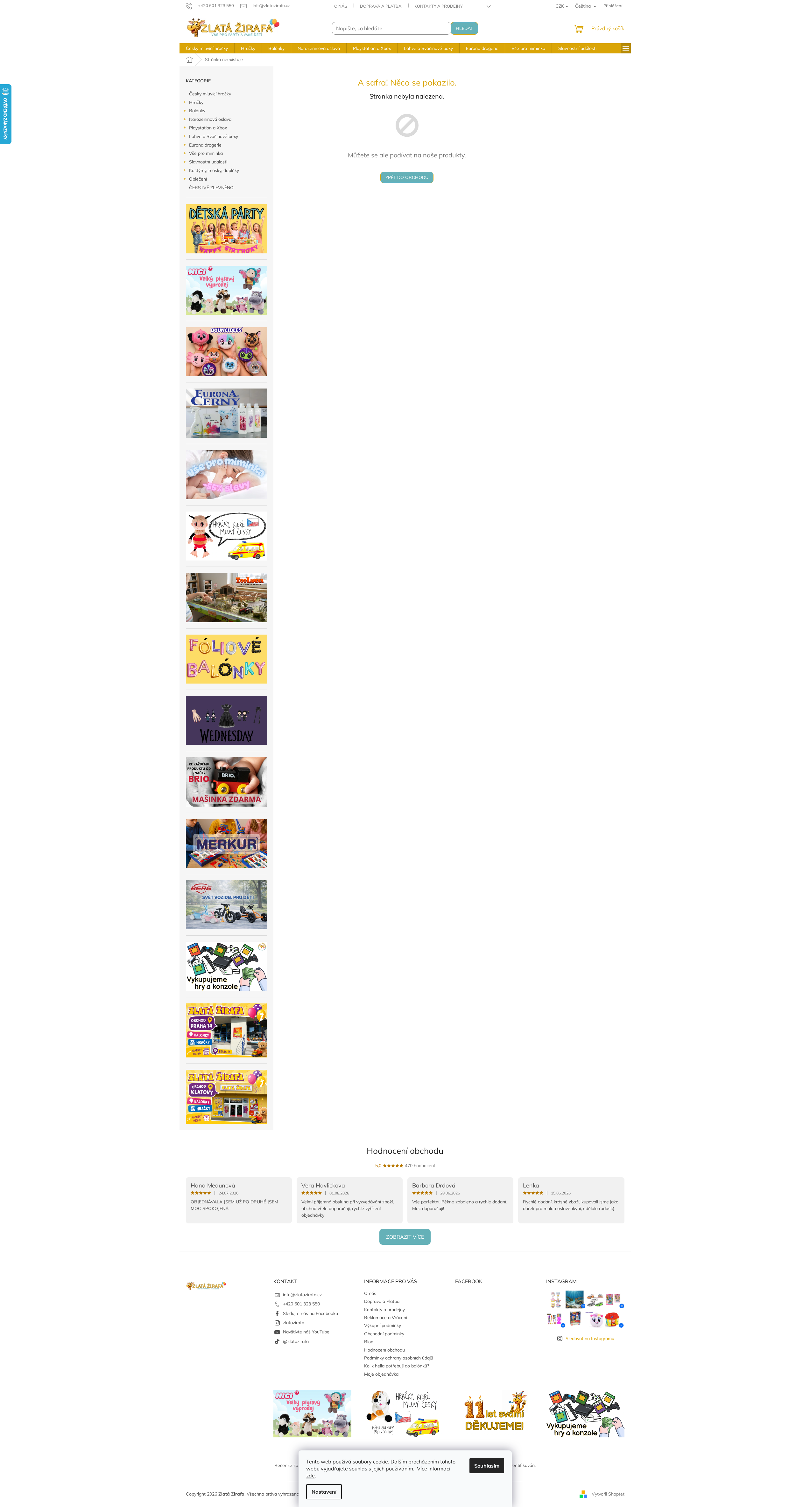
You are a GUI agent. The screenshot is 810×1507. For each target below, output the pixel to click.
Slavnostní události (208, 162)
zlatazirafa (293, 1322)
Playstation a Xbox (208, 128)
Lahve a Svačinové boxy (213, 136)
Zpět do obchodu (406, 177)
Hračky (196, 102)
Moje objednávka (381, 1374)
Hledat (464, 28)
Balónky (197, 111)
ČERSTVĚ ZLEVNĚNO (211, 187)
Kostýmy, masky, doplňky (214, 170)
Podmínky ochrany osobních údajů (398, 1358)
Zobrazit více (405, 1237)
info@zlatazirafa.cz (302, 1294)
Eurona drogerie (205, 145)
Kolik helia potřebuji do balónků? (396, 1366)
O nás (340, 6)
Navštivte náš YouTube (306, 1332)
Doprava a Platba (381, 6)
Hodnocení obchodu (405, 1151)
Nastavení (324, 1492)
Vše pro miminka (206, 153)
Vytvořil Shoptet (608, 1494)
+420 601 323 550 (301, 1304)
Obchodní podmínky (384, 1334)
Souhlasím (486, 1465)
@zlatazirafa (296, 1341)
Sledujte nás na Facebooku (310, 1313)
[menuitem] (207, 48)
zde (310, 1475)
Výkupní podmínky (382, 1325)
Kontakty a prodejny (438, 6)
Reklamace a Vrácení (385, 1317)
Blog (368, 1342)
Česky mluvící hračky (210, 94)
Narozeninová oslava (210, 119)
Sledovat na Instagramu (590, 1338)
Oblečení (198, 179)
